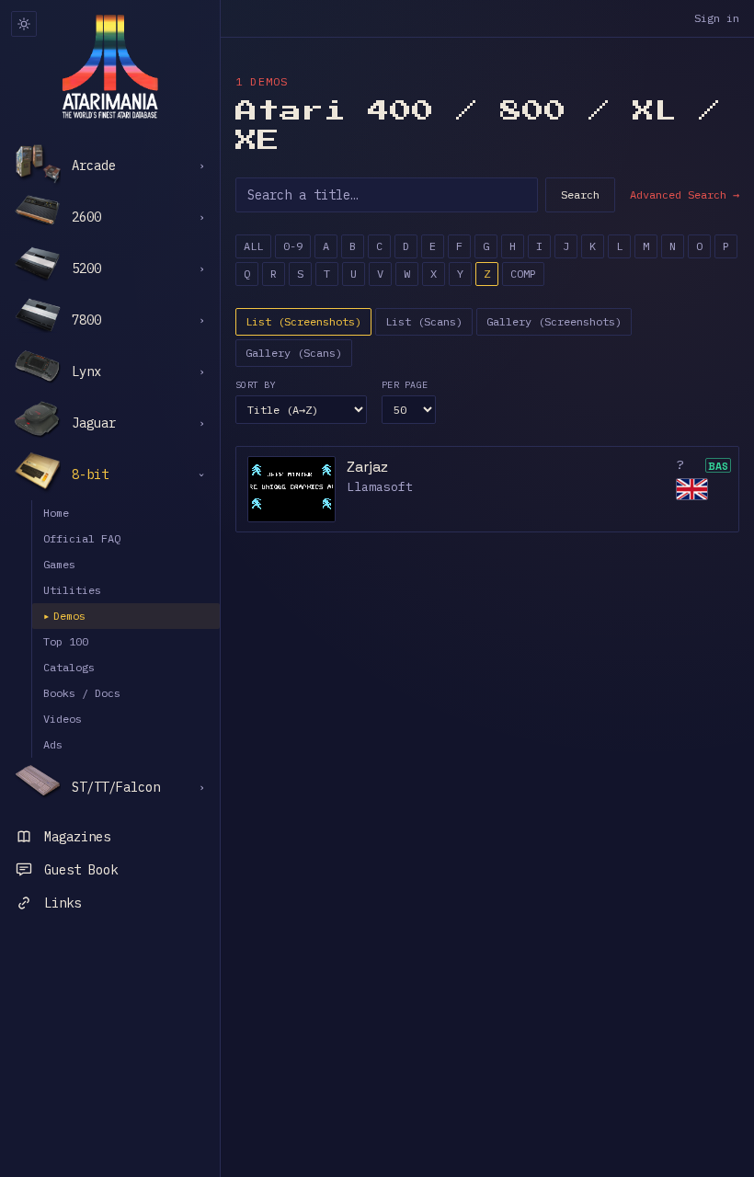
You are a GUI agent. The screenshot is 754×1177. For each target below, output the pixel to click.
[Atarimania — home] (110, 66)
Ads (53, 744)
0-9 (293, 246)
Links (62, 903)
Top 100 (65, 641)
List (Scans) (424, 321)
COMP (523, 273)
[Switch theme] (24, 24)
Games (59, 564)
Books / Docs (81, 693)
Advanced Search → (684, 194)
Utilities (72, 590)
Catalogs (69, 667)
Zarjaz (367, 466)
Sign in (716, 18)
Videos (62, 719)
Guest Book (81, 870)
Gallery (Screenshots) (554, 321)
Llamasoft (380, 487)
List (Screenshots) (303, 321)
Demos (64, 616)
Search (580, 194)
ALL (253, 246)
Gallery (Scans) (294, 353)
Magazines (77, 836)
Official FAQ (81, 538)
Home (56, 513)
